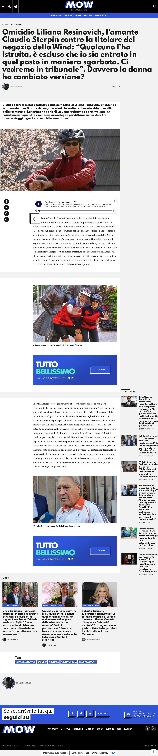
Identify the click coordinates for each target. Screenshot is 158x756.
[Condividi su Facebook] (6, 201)
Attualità (56, 15)
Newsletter (103, 713)
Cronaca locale (87, 662)
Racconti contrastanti (52, 606)
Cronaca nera (69, 662)
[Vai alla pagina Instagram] (153, 728)
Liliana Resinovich (25, 662)
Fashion (128, 729)
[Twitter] (81, 713)
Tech (119, 729)
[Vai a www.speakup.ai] (114, 200)
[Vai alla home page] (79, 4)
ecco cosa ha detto (91, 606)
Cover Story (101, 15)
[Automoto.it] (9, 6)
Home (5, 25)
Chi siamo (145, 746)
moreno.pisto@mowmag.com (143, 717)
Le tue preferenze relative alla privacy (90, 753)
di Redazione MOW (93, 639)
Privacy (153, 746)
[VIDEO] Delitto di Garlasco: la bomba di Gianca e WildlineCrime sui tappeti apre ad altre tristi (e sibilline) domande (148, 469)
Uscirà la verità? (11, 606)
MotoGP (90, 729)
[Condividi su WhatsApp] (6, 213)
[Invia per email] (6, 219)
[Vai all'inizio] (18, 729)
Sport (78, 15)
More (5, 578)
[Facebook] (72, 713)
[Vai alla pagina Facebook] (147, 728)
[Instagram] (90, 713)
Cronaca (54, 662)
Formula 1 (78, 729)
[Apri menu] (3, 6)
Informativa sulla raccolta (55, 753)
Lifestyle (68, 15)
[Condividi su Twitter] (6, 207)
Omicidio (42, 662)
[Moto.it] (15, 6)
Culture (88, 15)
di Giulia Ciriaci (16, 87)
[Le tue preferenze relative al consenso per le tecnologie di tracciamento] (153, 751)
